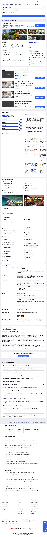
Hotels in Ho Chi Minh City (19, 479)
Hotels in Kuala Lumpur (9, 479)
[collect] (45, 523)
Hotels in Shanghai (8, 472)
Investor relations (34, 502)
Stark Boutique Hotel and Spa (10, 447)
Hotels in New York (8, 481)
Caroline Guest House (33, 443)
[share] (45, 527)
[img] (10, 34)
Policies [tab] (27, 68)
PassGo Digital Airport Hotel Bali (10, 445)
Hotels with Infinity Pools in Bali (11, 490)
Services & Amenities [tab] (19, 68)
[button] (35, 2)
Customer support (5, 502)
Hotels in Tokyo (16, 474)
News (18, 504)
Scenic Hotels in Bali (32, 488)
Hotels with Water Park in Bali (22, 490)
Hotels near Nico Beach (9, 468)
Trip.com (10, 422)
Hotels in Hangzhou (16, 481)
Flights (11, 4)
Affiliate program (34, 506)
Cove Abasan (17, 452)
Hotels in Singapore (34, 479)
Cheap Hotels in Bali (24, 488)
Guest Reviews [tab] (10, 68)
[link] (33, 2)
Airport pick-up (6, 187)
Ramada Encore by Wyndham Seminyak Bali (21, 440)
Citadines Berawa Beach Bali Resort (22, 443)
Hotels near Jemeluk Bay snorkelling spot (12, 463)
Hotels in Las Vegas (8, 477)
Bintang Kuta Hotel (20, 447)
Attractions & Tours (26, 4)
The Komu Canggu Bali (28, 445)
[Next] (44, 200)
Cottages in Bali (8, 486)
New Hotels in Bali (16, 488)
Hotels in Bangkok (31, 472)
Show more (4, 62)
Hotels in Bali (35, 422)
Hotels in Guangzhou (23, 472)
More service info (5, 506)
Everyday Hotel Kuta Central (29, 447)
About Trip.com (19, 502)
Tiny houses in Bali (30, 486)
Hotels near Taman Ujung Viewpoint (11, 461)
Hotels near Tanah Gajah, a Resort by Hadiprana (29, 463)
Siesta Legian (32, 440)
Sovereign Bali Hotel (8, 450)
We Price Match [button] (31, 26)
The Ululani (15, 450)
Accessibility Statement (21, 511)
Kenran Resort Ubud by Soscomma (24, 450)
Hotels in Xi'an (23, 481)
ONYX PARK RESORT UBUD (10, 443)
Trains (16, 4)
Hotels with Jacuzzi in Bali (33, 490)
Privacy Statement (20, 509)
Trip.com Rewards (34, 504)
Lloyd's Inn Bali (20, 445)
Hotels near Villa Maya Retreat (10, 465)
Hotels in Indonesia (19, 422)
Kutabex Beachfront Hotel (25, 454)
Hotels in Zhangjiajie (30, 477)
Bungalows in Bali (23, 486)
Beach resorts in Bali (8, 488)
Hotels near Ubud (22, 461)
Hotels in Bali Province (28, 422)
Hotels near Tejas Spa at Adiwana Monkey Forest (25, 465)
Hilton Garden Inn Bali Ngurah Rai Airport (12, 454)
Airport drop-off (27, 188)
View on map (31, 64)
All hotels (33, 509)
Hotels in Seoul (15, 477)
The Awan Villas (7, 23)
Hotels (14, 422)
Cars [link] (20, 4)
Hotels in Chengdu (22, 477)
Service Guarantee (5, 504)
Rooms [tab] (3, 68)
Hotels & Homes (5, 4)
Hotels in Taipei (27, 479)
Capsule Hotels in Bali (15, 486)
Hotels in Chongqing (31, 474)
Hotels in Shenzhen (8, 474)
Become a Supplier (34, 511)
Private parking (27, 185)
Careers (18, 506)
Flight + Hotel (35, 4)
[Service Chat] (45, 530)
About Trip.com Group (20, 513)
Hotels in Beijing (16, 472)
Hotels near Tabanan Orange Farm (20, 468)
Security (32, 513)
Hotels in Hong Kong (23, 474)
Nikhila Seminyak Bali (9, 440)
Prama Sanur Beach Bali (25, 452)
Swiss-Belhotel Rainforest (9, 452)
